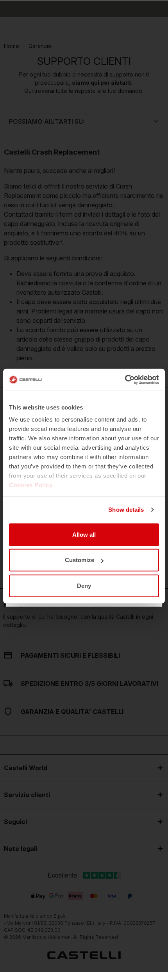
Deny (84, 585)
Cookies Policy (30, 485)
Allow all (84, 534)
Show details (126, 509)
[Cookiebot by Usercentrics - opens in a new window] (125, 380)
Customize (79, 560)
